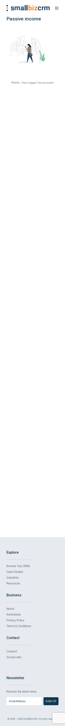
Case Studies (14, 572)
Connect (11, 651)
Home (15, 82)
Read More (32, 161)
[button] (56, 8)
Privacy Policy (15, 620)
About (10, 608)
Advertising (13, 614)
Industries (12, 577)
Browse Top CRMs (18, 566)
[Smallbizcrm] (28, 8)
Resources (13, 583)
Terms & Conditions (18, 626)
